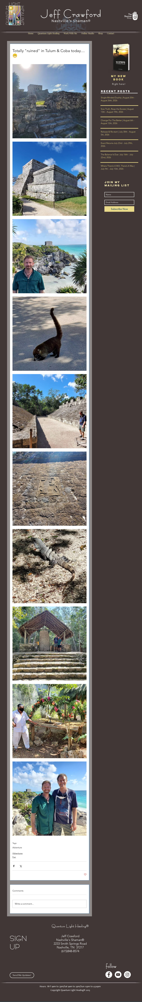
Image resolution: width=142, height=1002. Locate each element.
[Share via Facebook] (13, 866)
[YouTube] (118, 974)
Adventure (17, 847)
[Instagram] (127, 974)
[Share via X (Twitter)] (20, 866)
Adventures (17, 853)
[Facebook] (108, 974)
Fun (14, 857)
